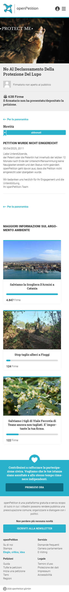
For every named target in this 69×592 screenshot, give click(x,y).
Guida (6, 563)
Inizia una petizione (14, 571)
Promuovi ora (34, 487)
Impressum (44, 571)
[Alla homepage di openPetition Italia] (21, 8)
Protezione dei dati (48, 567)
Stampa (7, 548)
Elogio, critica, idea (14, 552)
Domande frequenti (48, 544)
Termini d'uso (45, 563)
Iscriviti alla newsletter (34, 528)
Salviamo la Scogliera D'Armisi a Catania (32, 286)
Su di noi (8, 544)
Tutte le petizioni (12, 567)
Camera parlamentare (50, 548)
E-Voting (42, 552)
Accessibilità (45, 574)
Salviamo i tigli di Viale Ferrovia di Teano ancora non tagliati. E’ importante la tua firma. (32, 424)
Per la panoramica (17, 119)
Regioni (7, 578)
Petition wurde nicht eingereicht (30, 143)
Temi (6, 574)
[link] (64, 9)
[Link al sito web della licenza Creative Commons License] (5, 588)
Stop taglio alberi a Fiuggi (32, 355)
